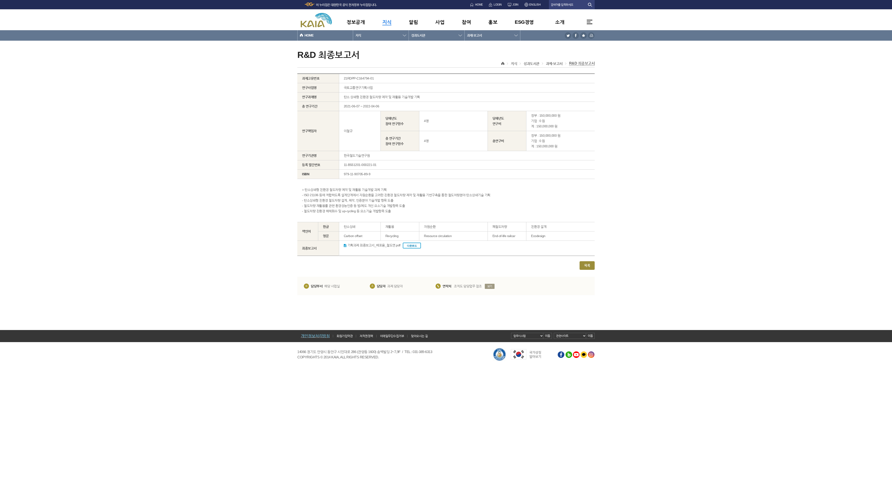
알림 (413, 22)
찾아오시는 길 (419, 336)
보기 (489, 286)
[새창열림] (568, 35)
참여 (466, 22)
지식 (386, 22)
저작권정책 (366, 336)
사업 (439, 22)
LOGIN (498, 4)
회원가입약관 (345, 336)
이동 (547, 335)
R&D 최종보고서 (582, 63)
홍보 (492, 22)
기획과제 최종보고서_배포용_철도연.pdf (382, 245)
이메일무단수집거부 (392, 336)
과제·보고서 (474, 35)
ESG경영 (524, 22)
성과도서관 (418, 35)
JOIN (515, 4)
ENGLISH (535, 4)
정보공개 (356, 22)
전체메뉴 (589, 22)
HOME (479, 4)
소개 (559, 22)
